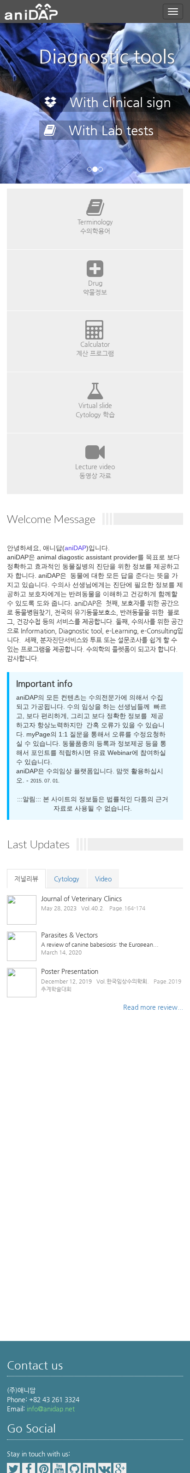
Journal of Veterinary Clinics (81, 898)
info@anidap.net (51, 1408)
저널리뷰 (26, 878)
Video (103, 878)
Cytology (66, 878)
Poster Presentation (69, 971)
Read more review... (153, 1007)
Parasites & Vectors (69, 934)
